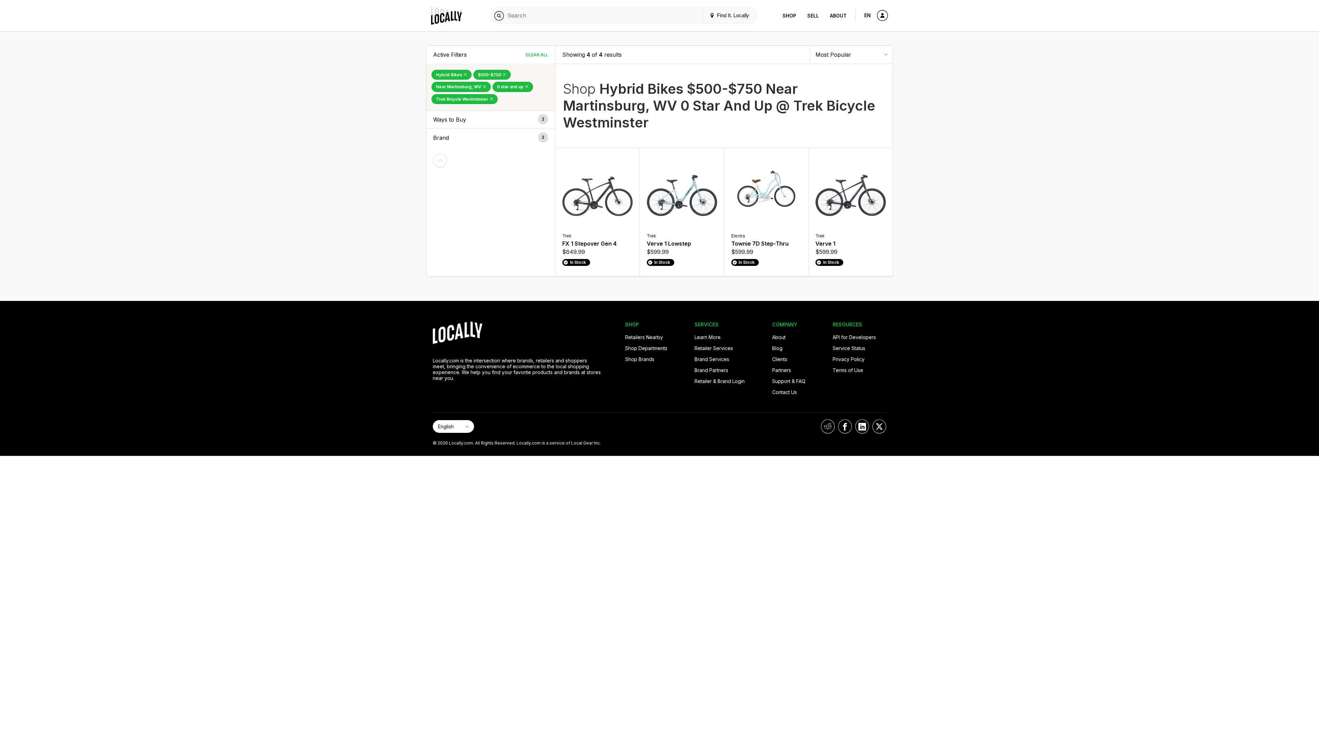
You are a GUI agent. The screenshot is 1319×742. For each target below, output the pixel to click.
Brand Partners (711, 370)
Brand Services (712, 359)
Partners (781, 370)
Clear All (537, 54)
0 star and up (511, 86)
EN (867, 15)
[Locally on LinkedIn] (862, 426)
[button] (490, 119)
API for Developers (854, 337)
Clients (779, 359)
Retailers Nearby (644, 337)
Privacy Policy (849, 359)
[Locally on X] (879, 426)
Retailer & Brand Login (720, 381)
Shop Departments (646, 348)
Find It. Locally (732, 15)
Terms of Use (848, 370)
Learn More (708, 337)
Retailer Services (714, 348)
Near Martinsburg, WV (459, 86)
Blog (777, 348)
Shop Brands (639, 359)
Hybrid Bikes (449, 74)
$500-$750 (490, 74)
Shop (789, 16)
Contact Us (784, 392)
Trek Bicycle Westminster (462, 99)
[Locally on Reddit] (828, 426)
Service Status (849, 348)
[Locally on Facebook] (845, 426)
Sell (813, 16)
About (838, 16)
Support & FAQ (788, 381)
